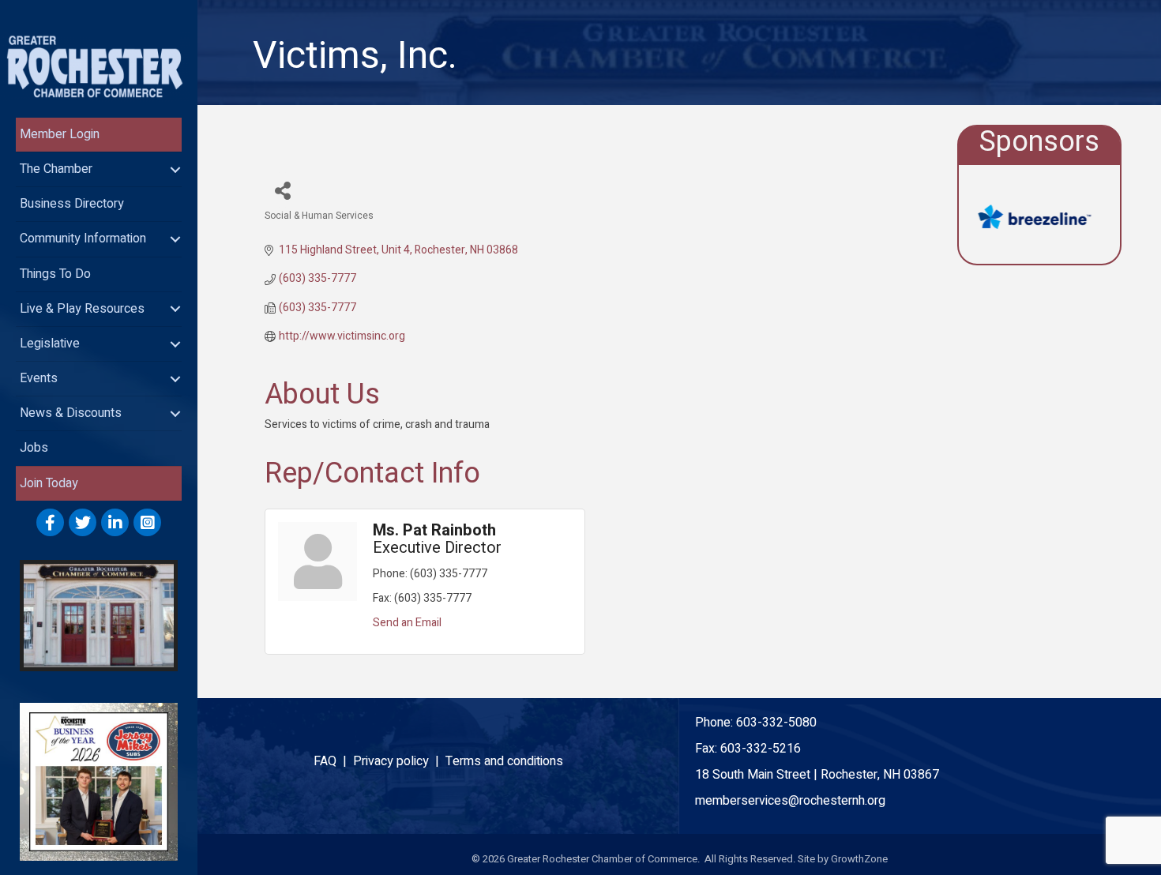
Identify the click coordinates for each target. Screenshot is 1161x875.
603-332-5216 (760, 748)
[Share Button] (282, 190)
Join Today (49, 483)
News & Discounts (71, 413)
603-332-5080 (776, 722)
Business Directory (72, 203)
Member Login (60, 134)
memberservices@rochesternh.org (790, 800)
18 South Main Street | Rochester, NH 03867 (817, 774)
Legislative (50, 343)
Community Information (83, 238)
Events (39, 378)
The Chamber (56, 169)
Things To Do (55, 274)
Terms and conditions (504, 761)
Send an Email (407, 622)
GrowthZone (859, 858)
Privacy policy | (399, 761)
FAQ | (333, 761)
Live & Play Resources (82, 308)
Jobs (34, 447)
